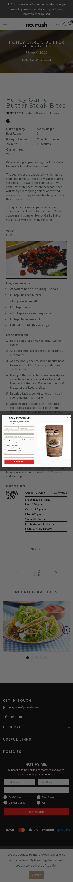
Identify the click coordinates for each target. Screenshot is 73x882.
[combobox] (19, 436)
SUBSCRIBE (19, 462)
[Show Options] (32, 436)
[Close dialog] (68, 417)
